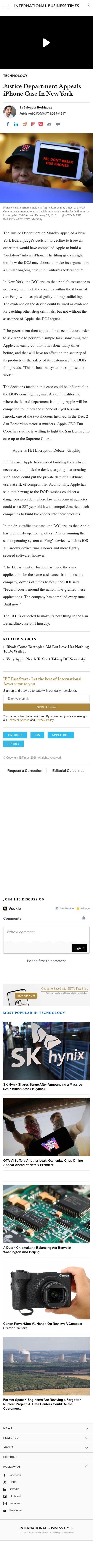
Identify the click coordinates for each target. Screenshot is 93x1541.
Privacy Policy (45, 720)
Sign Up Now (26, 995)
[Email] (49, 124)
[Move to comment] (58, 124)
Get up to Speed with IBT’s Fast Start (64, 988)
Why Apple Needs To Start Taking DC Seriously (45, 659)
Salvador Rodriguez (38, 107)
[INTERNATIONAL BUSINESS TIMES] (46, 6)
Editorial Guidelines (68, 771)
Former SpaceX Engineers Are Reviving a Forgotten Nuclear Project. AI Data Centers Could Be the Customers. (42, 1404)
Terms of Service (18, 720)
